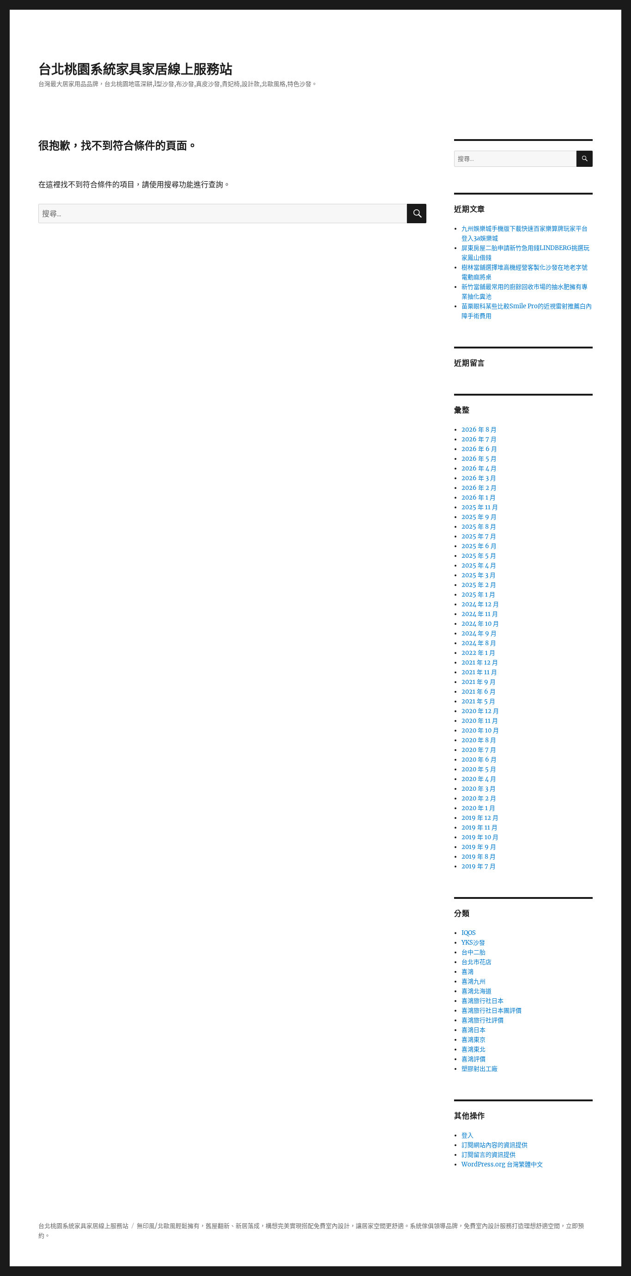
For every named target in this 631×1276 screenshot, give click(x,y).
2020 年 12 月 (480, 711)
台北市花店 (476, 962)
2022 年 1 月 (478, 653)
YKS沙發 (473, 942)
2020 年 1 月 (478, 808)
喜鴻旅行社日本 (482, 1001)
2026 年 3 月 (478, 478)
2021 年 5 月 (478, 701)
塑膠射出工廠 (479, 1069)
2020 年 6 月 (479, 759)
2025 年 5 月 (478, 556)
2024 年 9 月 (479, 633)
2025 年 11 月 (479, 507)
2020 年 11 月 (479, 721)
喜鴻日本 (473, 1030)
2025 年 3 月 (478, 575)
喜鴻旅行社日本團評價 (491, 1010)
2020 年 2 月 (478, 798)
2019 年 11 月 (479, 827)
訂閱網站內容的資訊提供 (494, 1145)
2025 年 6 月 (479, 546)
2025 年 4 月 (478, 565)
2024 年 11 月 (479, 614)
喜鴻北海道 (476, 991)
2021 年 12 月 (479, 662)
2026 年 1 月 (478, 497)
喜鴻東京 (473, 1040)
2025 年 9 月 (479, 517)
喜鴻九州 (473, 981)
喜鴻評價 (473, 1059)
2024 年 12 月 (480, 604)
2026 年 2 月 (479, 488)
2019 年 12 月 (479, 818)
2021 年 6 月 (478, 692)
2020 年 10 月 (480, 730)
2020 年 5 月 (478, 769)
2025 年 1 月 (478, 594)
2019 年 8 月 (478, 857)
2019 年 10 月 (479, 837)
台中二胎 (473, 952)
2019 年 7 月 (478, 866)
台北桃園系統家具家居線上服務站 (135, 69)
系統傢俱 (422, 1226)
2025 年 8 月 (478, 527)
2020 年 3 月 (478, 789)
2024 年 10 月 (480, 624)
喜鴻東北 (473, 1049)
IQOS (468, 933)
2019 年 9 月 (478, 847)
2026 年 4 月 (479, 468)
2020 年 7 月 (478, 750)
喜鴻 (467, 972)
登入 (467, 1135)
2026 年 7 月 (479, 439)
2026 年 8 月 (479, 429)
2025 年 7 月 (478, 536)
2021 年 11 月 (479, 672)
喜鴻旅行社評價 (482, 1020)
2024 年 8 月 (478, 643)
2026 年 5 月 (479, 459)
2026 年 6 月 (479, 449)
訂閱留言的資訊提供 (488, 1155)
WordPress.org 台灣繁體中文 (502, 1164)
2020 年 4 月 (478, 779)
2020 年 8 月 (478, 740)
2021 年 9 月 (478, 682)
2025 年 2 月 (478, 585)
